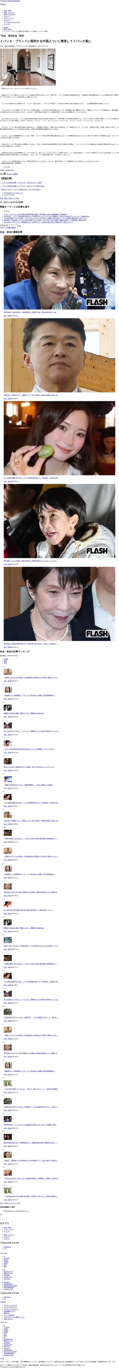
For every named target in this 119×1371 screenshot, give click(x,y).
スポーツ (7, 16)
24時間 (6, 659)
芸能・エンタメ (9, 12)
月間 (5, 663)
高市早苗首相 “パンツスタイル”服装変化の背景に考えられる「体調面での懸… (30, 1125)
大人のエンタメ (15, 22)
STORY (6, 1261)
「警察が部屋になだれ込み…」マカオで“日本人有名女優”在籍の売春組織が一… (30, 838)
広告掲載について (10, 1311)
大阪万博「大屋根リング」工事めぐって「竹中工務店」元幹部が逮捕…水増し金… (31, 395)
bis (4, 1270)
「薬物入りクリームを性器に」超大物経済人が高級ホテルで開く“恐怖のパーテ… (31, 677)
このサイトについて (10, 1305)
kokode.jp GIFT (8, 1289)
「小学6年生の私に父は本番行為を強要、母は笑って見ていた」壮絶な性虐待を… (31, 1196)
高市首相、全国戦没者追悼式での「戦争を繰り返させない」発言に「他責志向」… (31, 643)
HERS (6, 1263)
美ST (5, 1266)
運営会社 (7, 1313)
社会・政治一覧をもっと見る (9, 198)
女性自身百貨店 (9, 1287)
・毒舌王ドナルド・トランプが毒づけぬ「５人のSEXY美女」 (20, 189)
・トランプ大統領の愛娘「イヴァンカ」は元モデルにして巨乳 (21, 182)
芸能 (5, 14)
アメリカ (7, 211)
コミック (7, 24)
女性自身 (7, 1275)
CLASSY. (7, 1258)
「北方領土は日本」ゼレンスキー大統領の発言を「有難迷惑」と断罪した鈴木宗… (31, 1178)
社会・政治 (7, 10)
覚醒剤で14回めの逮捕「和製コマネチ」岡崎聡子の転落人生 (24, 713)
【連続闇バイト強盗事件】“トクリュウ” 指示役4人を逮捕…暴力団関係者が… (29, 695)
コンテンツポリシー (10, 1307)
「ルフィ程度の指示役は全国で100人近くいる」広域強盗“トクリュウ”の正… (29, 749)
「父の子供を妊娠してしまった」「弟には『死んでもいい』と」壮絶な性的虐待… (31, 1089)
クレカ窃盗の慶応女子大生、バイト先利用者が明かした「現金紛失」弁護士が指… (31, 478)
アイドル (7, 22)
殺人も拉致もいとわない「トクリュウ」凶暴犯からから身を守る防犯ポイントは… (31, 731)
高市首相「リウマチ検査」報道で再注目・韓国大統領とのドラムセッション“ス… (31, 561)
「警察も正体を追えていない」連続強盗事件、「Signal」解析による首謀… (29, 785)
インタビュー (11, 14)
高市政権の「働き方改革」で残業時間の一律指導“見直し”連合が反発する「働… (30, 312)
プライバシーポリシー (11, 1309)
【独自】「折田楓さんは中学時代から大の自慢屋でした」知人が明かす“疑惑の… (31, 1160)
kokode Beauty (8, 1284)
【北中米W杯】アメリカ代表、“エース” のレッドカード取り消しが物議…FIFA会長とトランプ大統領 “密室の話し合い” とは (45, 218)
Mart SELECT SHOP (10, 1285)
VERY (6, 1260)
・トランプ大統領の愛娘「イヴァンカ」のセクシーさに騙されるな (22, 186)
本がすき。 (7, 1279)
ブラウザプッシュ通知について (14, 1317)
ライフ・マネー (9, 18)
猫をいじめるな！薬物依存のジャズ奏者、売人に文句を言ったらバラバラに (29, 767)
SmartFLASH (8, 1277)
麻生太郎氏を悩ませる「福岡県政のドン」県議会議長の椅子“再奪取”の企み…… (30, 1142)
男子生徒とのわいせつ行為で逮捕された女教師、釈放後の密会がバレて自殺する (30, 892)
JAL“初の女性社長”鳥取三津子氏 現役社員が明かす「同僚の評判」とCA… (28, 910)
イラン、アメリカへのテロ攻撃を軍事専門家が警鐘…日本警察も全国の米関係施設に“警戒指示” (35, 214)
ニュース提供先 (9, 1315)
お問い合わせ (8, 1319)
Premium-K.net (8, 1271)
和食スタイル (8, 1273)
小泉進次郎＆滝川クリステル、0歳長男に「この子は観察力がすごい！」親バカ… (31, 1017)
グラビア (7, 20)
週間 (5, 661)
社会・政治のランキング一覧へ (10, 1203)
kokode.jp (7, 1282)
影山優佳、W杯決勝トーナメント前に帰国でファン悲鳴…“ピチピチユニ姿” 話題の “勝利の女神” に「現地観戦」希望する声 (45, 220)
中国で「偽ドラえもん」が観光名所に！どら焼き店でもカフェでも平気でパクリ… (31, 946)
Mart (5, 1265)
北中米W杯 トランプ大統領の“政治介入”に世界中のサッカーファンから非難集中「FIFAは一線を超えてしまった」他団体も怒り (47, 216)
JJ (4, 1256)
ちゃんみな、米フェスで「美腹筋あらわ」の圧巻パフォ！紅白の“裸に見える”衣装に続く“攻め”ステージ (38, 222)
